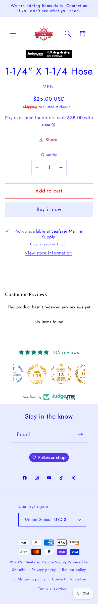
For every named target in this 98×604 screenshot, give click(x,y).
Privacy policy (44, 569)
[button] (13, 33)
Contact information (69, 579)
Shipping (30, 106)
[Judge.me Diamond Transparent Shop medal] (25, 374)
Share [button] (51, 140)
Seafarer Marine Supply (46, 562)
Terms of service (52, 588)
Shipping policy (32, 579)
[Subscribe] (80, 434)
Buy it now (49, 209)
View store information (48, 253)
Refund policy (74, 569)
